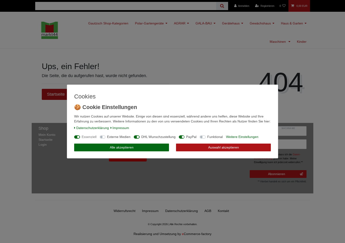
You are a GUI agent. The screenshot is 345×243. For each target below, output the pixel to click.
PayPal (191, 137)
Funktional (215, 137)
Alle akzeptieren (122, 147)
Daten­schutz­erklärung (92, 128)
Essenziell (89, 137)
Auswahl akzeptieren (223, 147)
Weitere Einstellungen (242, 137)
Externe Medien (118, 137)
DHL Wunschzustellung (158, 137)
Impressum (120, 128)
